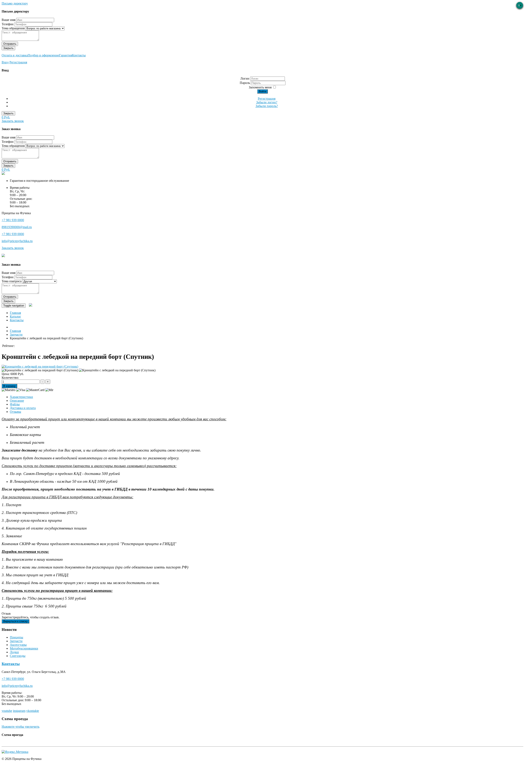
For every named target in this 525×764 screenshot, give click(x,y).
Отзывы (15, 411)
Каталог (15, 316)
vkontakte (32, 711)
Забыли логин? (266, 102)
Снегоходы (17, 656)
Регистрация (18, 62)
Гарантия (65, 55)
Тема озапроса (12, 281)
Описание (17, 400)
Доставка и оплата (23, 408)
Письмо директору (15, 3)
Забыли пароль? (267, 106)
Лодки (14, 652)
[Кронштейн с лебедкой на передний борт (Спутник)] (40, 366)
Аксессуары (18, 644)
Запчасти (16, 641)
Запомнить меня (260, 87)
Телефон (8, 24)
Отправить (9, 43)
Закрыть (8, 48)
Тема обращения (13, 28)
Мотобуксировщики (24, 648)
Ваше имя (8, 20)
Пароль (245, 83)
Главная (15, 313)
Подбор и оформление (43, 55)
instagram (19, 711)
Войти (262, 91)
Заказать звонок (13, 121)
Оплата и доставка (15, 55)
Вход (5, 62)
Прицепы (16, 637)
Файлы (15, 404)
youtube (7, 711)
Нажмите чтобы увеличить (20, 726)
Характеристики (21, 397)
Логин (244, 78)
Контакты (79, 55)
